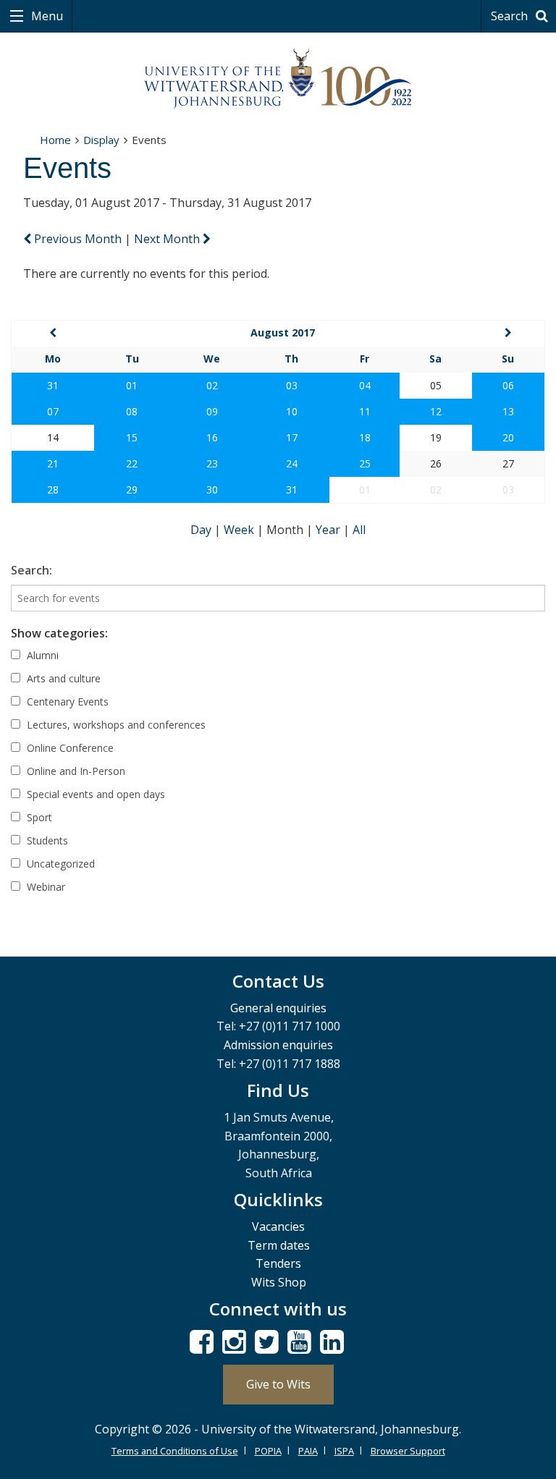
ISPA (344, 1450)
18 (365, 437)
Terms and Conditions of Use (174, 1450)
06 (508, 385)
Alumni (41, 655)
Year (329, 530)
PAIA (308, 1450)
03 (292, 385)
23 (212, 463)
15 (132, 437)
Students (46, 840)
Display (101, 139)
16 (212, 437)
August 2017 (282, 332)
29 (132, 489)
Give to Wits (278, 1384)
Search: (31, 570)
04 (365, 385)
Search (511, 16)
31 (53, 385)
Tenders (278, 1263)
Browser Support (408, 1450)
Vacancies (278, 1226)
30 (212, 489)
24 (292, 463)
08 (132, 411)
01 (132, 385)
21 (53, 463)
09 (212, 411)
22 (132, 463)
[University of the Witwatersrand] (278, 79)
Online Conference (69, 748)
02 (212, 385)
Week (240, 530)
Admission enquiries (278, 1045)
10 (292, 411)
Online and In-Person (74, 771)
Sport (38, 817)
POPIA (268, 1450)
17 (292, 437)
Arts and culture (62, 678)
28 (53, 489)
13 (508, 411)
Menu (45, 16)
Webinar (44, 887)
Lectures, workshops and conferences (115, 725)
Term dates (279, 1245)
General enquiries (278, 1008)
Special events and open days (94, 794)
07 (53, 411)
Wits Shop (278, 1282)
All (359, 530)
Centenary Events (66, 701)
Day (202, 530)
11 (365, 411)
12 (436, 411)
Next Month (168, 239)
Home (55, 139)
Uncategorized (59, 863)
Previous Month (78, 239)
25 (365, 463)
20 (508, 437)
